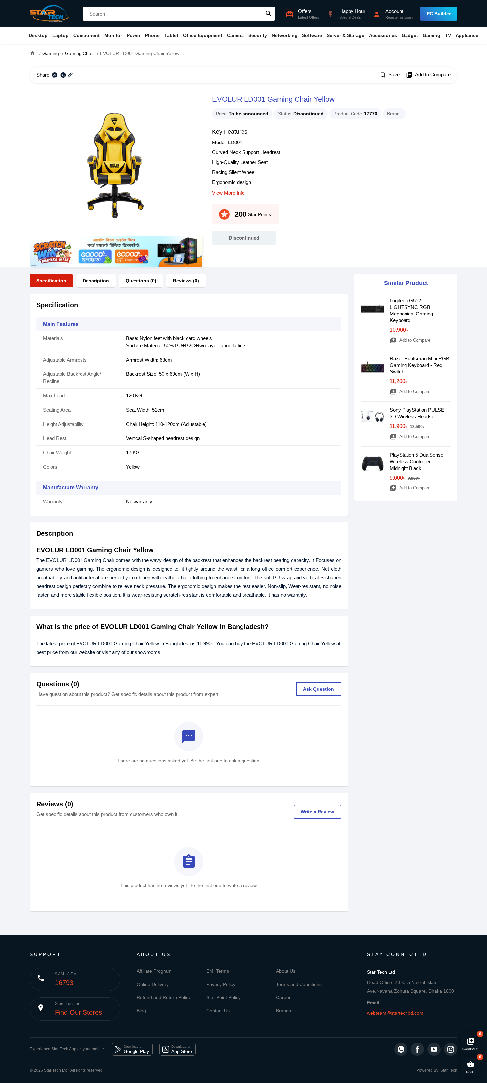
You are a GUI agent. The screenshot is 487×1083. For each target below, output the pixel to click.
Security (257, 35)
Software (312, 35)
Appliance (467, 35)
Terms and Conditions (299, 984)
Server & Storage (345, 35)
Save (389, 75)
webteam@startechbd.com (395, 1013)
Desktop (38, 35)
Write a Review (317, 811)
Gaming (431, 35)
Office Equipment (202, 35)
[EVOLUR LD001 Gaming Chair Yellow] (116, 164)
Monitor (113, 35)
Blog (141, 1010)
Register (392, 17)
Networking (285, 35)
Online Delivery (153, 984)
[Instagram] (450, 1049)
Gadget (410, 35)
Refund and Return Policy (163, 997)
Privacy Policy (220, 984)
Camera (235, 35)
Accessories (383, 35)
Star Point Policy (223, 997)
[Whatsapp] (400, 1049)
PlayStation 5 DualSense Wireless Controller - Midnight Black (416, 461)
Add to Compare (428, 75)
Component (86, 35)
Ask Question (318, 689)
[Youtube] (434, 1049)
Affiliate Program (154, 971)
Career (283, 997)
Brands (283, 1010)
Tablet (171, 35)
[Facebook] (417, 1049)
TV (448, 35)
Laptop (60, 35)
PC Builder (439, 13)
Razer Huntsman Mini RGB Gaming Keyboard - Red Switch (419, 365)
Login (408, 17)
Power (133, 35)
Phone (152, 35)
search (269, 14)
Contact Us (218, 1010)
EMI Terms (217, 971)
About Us (285, 971)
